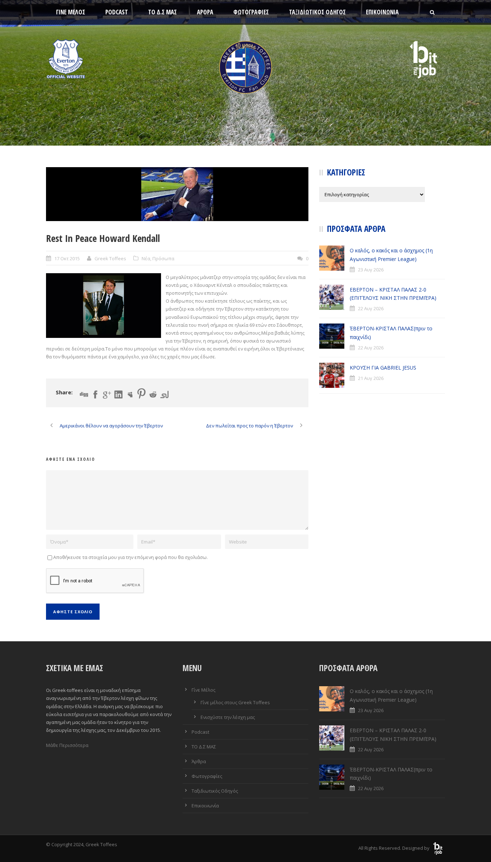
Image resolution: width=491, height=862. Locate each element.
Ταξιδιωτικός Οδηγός (317, 12)
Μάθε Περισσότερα (67, 745)
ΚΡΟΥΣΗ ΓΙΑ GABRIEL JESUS (383, 367)
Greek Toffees (110, 258)
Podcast (116, 12)
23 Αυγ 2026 (371, 269)
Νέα (146, 258)
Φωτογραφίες (251, 12)
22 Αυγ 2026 (371, 308)
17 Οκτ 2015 (67, 258)
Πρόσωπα (163, 258)
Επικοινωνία (382, 12)
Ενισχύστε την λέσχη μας (228, 717)
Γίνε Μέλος (70, 12)
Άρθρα (205, 12)
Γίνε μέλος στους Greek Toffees (235, 702)
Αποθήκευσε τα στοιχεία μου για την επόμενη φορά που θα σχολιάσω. (130, 557)
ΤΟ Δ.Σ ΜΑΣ (162, 12)
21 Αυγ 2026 (371, 378)
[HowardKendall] (177, 194)
